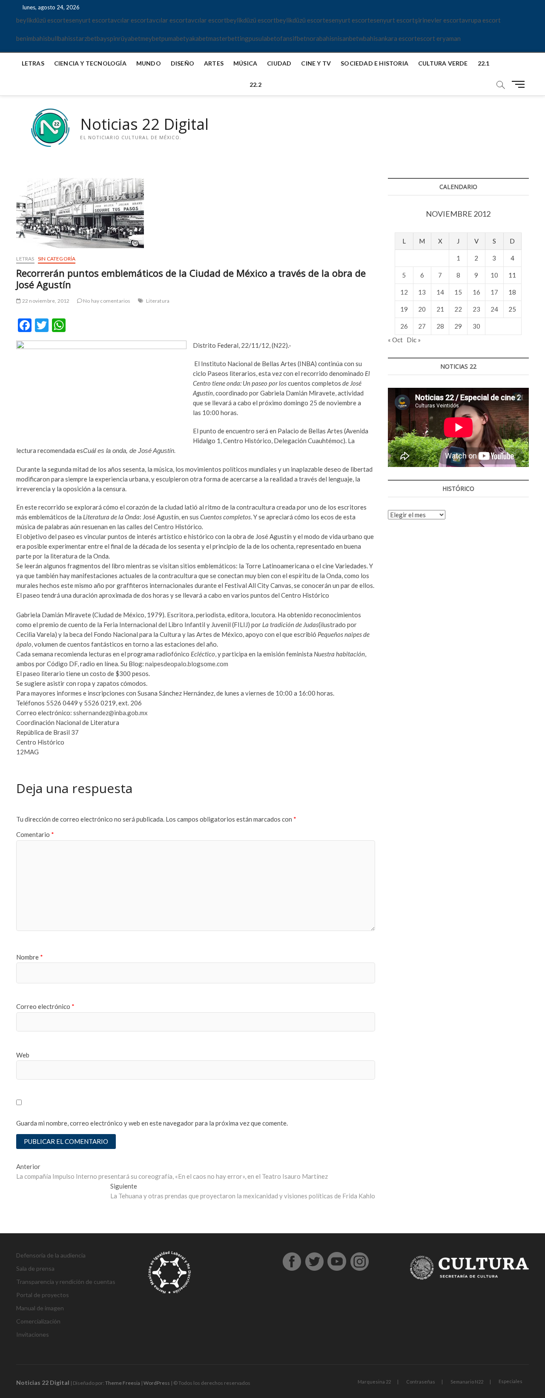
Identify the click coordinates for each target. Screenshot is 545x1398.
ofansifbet (291, 38)
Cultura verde (443, 63)
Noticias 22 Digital (144, 124)
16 (476, 292)
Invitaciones (32, 1334)
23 (476, 309)
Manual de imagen (40, 1308)
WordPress (156, 1383)
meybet (151, 38)
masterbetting (228, 38)
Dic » (414, 340)
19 (404, 309)
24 (494, 309)
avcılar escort (129, 20)
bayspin (107, 38)
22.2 (255, 84)
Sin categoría (57, 258)
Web (22, 1055)
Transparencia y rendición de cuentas (65, 1281)
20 (422, 309)
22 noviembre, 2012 (45, 301)
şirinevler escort (438, 20)
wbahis (368, 38)
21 (440, 309)
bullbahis (60, 38)
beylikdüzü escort (41, 20)
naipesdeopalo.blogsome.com (186, 663)
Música (245, 63)
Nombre (29, 957)
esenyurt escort (88, 20)
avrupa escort (481, 20)
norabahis (320, 38)
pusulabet (262, 38)
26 (404, 326)
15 (458, 292)
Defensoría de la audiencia (51, 1255)
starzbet (85, 38)
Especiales (510, 1381)
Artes (214, 63)
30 (476, 326)
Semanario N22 (466, 1381)
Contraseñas (420, 1381)
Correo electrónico (45, 1006)
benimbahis (32, 38)
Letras (33, 63)
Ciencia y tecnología (90, 63)
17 (494, 292)
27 (422, 326)
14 (440, 292)
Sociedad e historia (374, 63)
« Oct (395, 340)
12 (404, 292)
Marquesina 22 (374, 1381)
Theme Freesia (122, 1383)
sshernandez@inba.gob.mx (110, 712)
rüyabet (129, 38)
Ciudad (279, 63)
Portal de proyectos (42, 1294)
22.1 (484, 63)
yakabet (197, 38)
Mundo (148, 63)
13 (422, 292)
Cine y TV (316, 63)
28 (440, 326)
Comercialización (38, 1321)
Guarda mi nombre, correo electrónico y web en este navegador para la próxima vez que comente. (152, 1123)
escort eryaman (439, 38)
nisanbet (346, 38)
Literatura (157, 301)
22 (458, 309)
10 (494, 275)
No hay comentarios (106, 301)
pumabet (173, 38)
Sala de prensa (35, 1268)
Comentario (35, 834)
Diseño (182, 63)
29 (458, 326)
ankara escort (397, 38)
